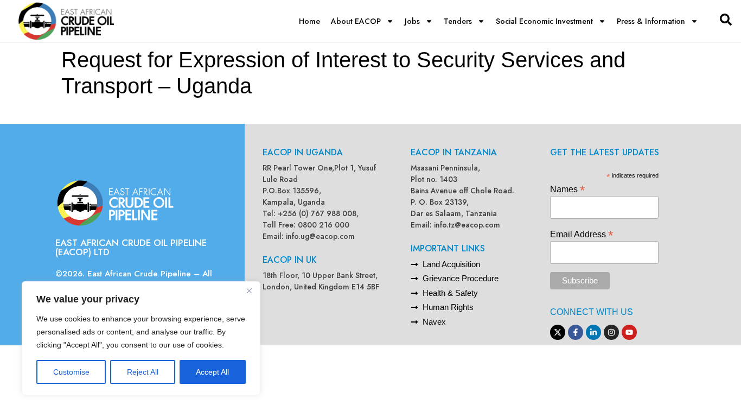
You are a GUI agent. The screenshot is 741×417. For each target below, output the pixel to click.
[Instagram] (611, 332)
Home (309, 21)
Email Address (581, 233)
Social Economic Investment (544, 21)
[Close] (248, 290)
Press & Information (651, 21)
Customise (71, 372)
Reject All (142, 372)
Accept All (212, 372)
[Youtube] (629, 332)
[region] (141, 338)
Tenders (458, 21)
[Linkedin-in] (593, 332)
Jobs (412, 21)
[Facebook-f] (575, 332)
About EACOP (356, 21)
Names (567, 188)
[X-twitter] (557, 332)
